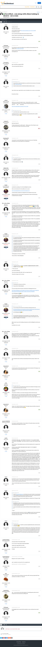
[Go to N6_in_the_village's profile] (6, 209)
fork (6, 383)
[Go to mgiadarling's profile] (6, 596)
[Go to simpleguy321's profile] (6, 144)
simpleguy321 (6, 138)
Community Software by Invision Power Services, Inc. (21, 645)
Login (36, 2)
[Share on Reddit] (8, 638)
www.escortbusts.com (19, 494)
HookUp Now (31, 6)
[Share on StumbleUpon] (10, 638)
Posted (15, 45)
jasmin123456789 (6, 421)
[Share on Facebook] (2, 638)
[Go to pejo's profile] (6, 579)
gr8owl (6, 100)
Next (4, 624)
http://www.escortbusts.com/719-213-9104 (28, 30)
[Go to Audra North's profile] (6, 372)
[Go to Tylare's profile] (6, 354)
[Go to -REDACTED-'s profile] (6, 174)
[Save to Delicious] (7, 638)
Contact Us (23, 641)
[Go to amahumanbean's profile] (6, 545)
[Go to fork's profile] (6, 389)
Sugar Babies (26, 6)
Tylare (6, 348)
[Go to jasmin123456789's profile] (6, 427)
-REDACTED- (6, 168)
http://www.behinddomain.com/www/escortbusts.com (21, 190)
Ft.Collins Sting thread (20, 48)
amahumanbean (6, 539)
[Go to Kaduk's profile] (6, 191)
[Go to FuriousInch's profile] (6, 68)
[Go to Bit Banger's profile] (6, 51)
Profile (6, 75)
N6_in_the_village (6, 203)
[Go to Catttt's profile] (6, 444)
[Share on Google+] (4, 638)
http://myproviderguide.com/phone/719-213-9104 (20, 106)
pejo (6, 573)
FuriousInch (5, 62)
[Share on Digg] (5, 638)
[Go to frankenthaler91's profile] (6, 562)
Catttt (6, 438)
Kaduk (6, 185)
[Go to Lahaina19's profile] (6, 127)
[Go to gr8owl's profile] (6, 106)
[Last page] (6, 22)
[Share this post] (40, 45)
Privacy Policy (19, 641)
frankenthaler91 (6, 556)
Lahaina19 (6, 121)
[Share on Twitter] (0, 638)
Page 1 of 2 (10, 624)
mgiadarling (6, 590)
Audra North (6, 366)
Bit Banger (6, 45)
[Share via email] (12, 638)
